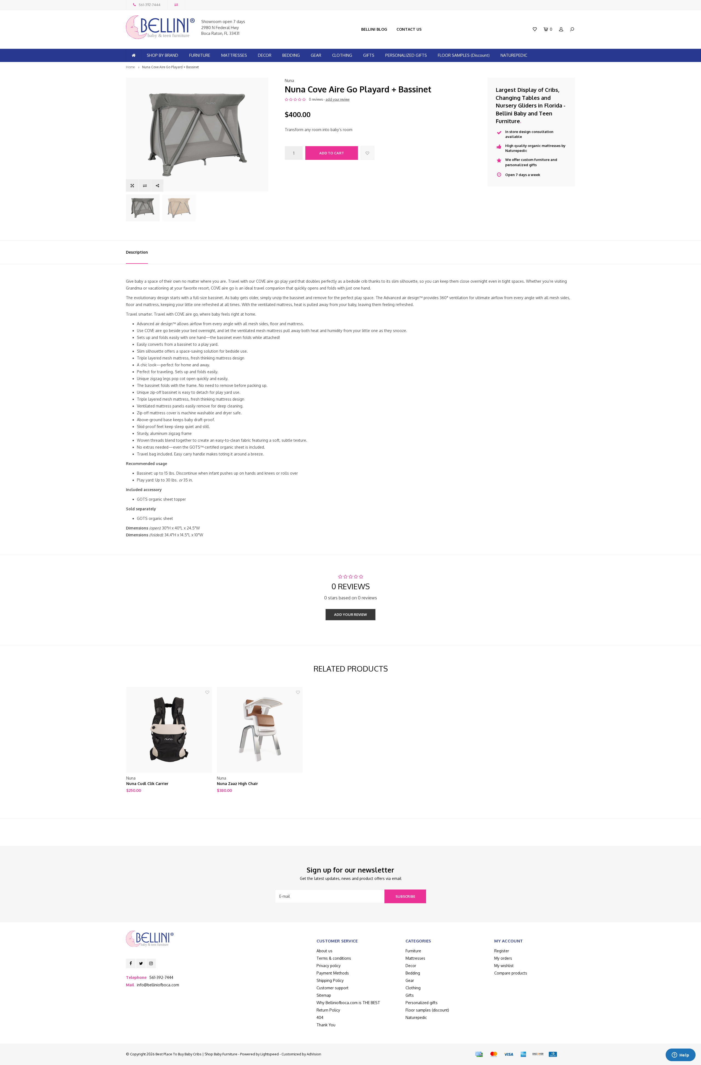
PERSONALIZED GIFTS (406, 55)
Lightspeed (269, 1054)
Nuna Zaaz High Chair (237, 783)
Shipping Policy (330, 980)
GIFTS (368, 55)
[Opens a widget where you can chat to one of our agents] (680, 1055)
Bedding (413, 973)
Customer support (333, 987)
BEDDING (291, 55)
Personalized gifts (422, 1002)
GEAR (316, 55)
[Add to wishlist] (367, 153)
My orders (503, 958)
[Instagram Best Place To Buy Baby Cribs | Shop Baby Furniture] (151, 963)
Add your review (350, 614)
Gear (410, 980)
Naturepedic (416, 1017)
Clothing (413, 987)
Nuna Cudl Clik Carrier (147, 783)
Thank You (326, 1024)
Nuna (289, 80)
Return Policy (328, 1010)
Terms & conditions (334, 958)
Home (130, 67)
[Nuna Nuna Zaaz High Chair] (260, 730)
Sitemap (324, 995)
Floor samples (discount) (427, 1010)
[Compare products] (176, 5)
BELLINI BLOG (374, 29)
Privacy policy (329, 965)
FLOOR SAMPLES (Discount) (464, 55)
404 (320, 1017)
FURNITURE (199, 55)
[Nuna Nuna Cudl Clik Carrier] (169, 730)
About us (324, 950)
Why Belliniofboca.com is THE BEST (348, 1002)
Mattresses (415, 958)
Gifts (410, 995)
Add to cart (331, 153)
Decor (411, 965)
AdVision (314, 1054)
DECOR (264, 55)
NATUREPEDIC (514, 55)
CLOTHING (342, 55)
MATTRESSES (234, 55)
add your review (337, 99)
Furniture (413, 950)
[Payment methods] (479, 1054)
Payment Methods (333, 973)
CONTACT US (409, 29)
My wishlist (504, 965)
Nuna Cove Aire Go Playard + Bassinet (170, 67)
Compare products (510, 973)
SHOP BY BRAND (162, 55)
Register (501, 950)
